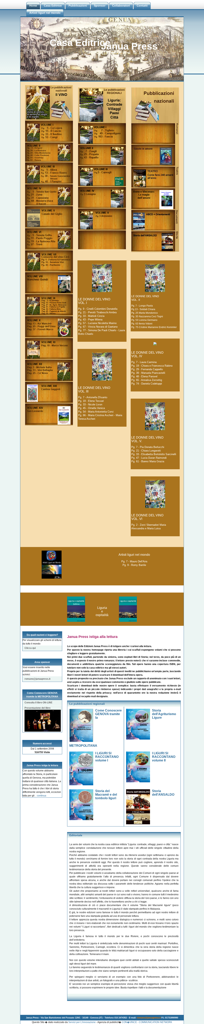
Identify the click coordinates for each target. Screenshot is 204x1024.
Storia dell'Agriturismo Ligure (164, 714)
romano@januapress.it (37, 678)
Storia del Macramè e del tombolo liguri (106, 794)
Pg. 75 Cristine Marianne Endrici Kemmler (154, 327)
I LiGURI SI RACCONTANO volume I (107, 756)
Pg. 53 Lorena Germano (144, 320)
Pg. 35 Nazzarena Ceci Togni (147, 316)
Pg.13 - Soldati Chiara (143, 309)
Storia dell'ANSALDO (163, 792)
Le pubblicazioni (81, 703)
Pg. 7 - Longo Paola (142, 305)
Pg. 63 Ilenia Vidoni (141, 323)
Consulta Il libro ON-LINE (38, 702)
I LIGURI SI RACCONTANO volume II (163, 756)
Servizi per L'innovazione (82, 1022)
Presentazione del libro (37, 708)
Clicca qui (30, 648)
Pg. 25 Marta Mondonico (144, 312)
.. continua (40, 795)
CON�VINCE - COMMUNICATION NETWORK (147, 1022)
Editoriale (75, 835)
